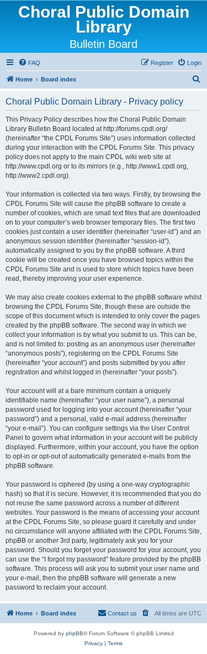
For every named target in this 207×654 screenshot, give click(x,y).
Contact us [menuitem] (122, 613)
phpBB (74, 633)
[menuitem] (29, 62)
